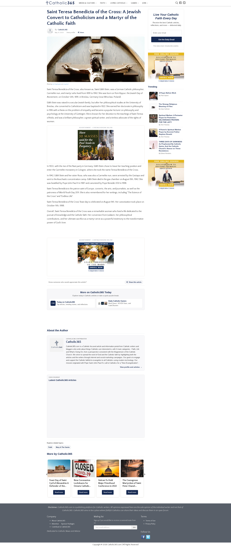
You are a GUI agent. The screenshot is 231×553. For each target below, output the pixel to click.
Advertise (55, 524)
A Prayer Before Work (167, 93)
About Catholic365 (58, 521)
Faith (50, 447)
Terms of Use (150, 521)
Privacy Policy (150, 524)
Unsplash (66, 84)
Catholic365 (62, 30)
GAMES (134, 3)
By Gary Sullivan (164, 109)
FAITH (103, 3)
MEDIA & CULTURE (87, 3)
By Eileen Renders (165, 153)
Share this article (134, 282)
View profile (71, 32)
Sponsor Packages (67, 524)
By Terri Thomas (164, 125)
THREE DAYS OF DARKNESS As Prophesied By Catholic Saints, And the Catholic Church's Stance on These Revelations (170, 146)
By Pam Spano (164, 95)
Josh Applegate (56, 84)
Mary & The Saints (63, 447)
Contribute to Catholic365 (61, 527)
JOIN (144, 3)
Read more (59, 492)
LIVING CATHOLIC (118, 3)
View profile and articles (131, 367)
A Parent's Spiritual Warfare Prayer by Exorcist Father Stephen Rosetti (170, 132)
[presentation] (47, 474)
